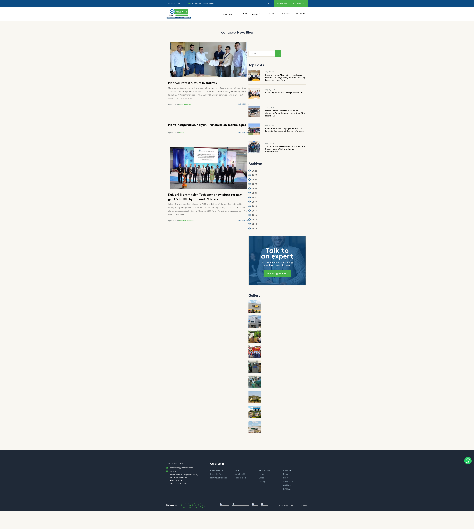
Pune (245, 14)
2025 (254, 175)
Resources (285, 14)
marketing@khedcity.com (203, 3)
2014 (254, 224)
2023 (254, 184)
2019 (254, 202)
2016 (254, 215)
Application (288, 481)
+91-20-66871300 (175, 3)
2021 (254, 193)
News (181, 132)
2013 (254, 228)
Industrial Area (216, 474)
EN (268, 3)
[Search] (278, 53)
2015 (254, 219)
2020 (254, 197)
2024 (254, 179)
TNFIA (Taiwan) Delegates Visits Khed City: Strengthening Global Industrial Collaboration (285, 149)
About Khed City (217, 470)
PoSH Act (287, 489)
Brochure (287, 470)
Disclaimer (304, 505)
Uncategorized (185, 104)
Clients (272, 14)
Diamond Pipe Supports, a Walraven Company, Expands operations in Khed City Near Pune (285, 113)
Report (286, 474)
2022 (254, 188)
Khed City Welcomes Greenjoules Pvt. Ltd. (284, 93)
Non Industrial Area (218, 478)
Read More (242, 104)
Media (255, 15)
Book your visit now (290, 3)
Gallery (262, 481)
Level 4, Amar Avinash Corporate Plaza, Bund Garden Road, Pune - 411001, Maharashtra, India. (184, 477)
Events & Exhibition (187, 220)
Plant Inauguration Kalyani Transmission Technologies (207, 125)
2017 (254, 210)
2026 (254, 170)
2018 (254, 206)
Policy (285, 478)
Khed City (227, 15)
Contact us (300, 14)
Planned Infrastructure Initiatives (192, 83)
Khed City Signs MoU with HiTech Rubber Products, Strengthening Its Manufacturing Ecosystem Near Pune (285, 77)
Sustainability (240, 474)
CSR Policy (287, 485)
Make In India (240, 478)
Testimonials (264, 470)
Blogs (261, 478)
